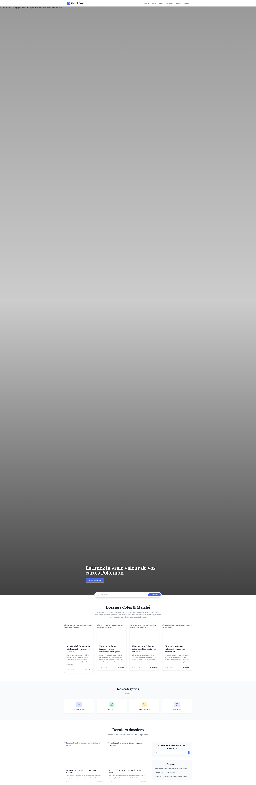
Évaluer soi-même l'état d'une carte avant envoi (170, 776)
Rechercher (154, 595)
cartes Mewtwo (141, 615)
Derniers (178, 3)
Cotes (154, 3)
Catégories (169, 3)
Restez (186, 3)
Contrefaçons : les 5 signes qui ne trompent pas (170, 768)
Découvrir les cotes (95, 580)
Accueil (146, 3)
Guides (161, 3)
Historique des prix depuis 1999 (164, 772)
